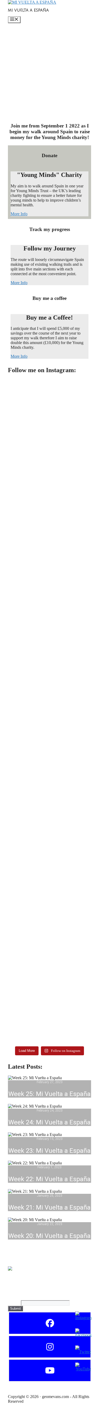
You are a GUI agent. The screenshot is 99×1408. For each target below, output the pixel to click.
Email (14, 1303)
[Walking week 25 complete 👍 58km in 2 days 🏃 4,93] (49, 420)
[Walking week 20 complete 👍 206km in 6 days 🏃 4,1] (49, 979)
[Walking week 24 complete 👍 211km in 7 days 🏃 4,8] (49, 610)
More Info (19, 214)
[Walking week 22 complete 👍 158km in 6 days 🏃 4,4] (49, 784)
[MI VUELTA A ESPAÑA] (32, 2)
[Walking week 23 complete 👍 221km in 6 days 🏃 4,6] (49, 695)
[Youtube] (49, 1370)
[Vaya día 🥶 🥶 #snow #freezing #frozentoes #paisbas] (49, 926)
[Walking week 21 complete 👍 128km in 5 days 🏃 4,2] (49, 873)
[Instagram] (49, 1347)
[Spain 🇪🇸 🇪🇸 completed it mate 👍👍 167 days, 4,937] (49, 514)
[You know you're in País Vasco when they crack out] (49, 1032)
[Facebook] (49, 1323)
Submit (15, 1308)
